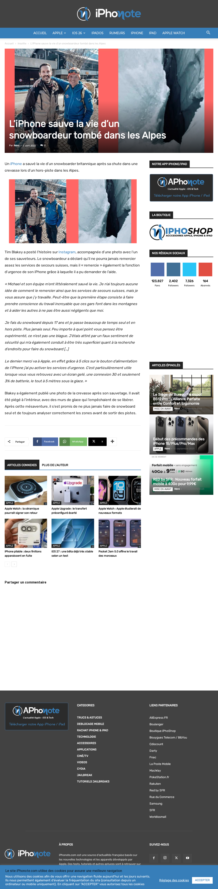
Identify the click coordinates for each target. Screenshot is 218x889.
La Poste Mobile (160, 764)
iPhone (137, 33)
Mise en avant (162, 408)
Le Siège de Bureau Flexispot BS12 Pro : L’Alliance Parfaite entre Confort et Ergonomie (177, 398)
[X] (176, 858)
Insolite (22, 43)
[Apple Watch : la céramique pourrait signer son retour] (26, 490)
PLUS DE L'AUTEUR (55, 465)
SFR (152, 810)
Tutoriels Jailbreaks (93, 781)
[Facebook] (153, 858)
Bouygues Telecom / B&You (168, 737)
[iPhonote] (109, 14)
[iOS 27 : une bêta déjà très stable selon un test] (73, 533)
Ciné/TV (82, 755)
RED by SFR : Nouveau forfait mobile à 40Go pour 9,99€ (177, 481)
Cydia (81, 768)
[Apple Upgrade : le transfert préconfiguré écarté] (73, 490)
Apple (58, 33)
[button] (208, 33)
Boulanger (156, 724)
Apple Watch (173, 33)
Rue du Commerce (161, 797)
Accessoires (86, 743)
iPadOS (97, 33)
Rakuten (155, 784)
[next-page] (14, 564)
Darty (153, 751)
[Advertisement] (181, 327)
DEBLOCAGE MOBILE (90, 723)
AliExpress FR (158, 718)
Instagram (67, 252)
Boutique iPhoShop (162, 731)
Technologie (86, 736)
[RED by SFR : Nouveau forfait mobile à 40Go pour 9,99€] (181, 475)
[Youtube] (187, 858)
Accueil (40, 33)
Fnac (152, 757)
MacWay (155, 770)
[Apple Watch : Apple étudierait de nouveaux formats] (120, 490)
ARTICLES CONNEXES (22, 465)
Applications (86, 749)
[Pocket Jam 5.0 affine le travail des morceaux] (120, 533)
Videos (82, 762)
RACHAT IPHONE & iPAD (92, 730)
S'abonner (205, 264)
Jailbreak (84, 775)
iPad (152, 33)
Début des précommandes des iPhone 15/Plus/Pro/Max (179, 441)
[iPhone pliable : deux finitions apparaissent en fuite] (26, 533)
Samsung (155, 803)
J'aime (157, 264)
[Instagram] (165, 858)
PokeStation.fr (159, 777)
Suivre (173, 264)
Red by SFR (157, 790)
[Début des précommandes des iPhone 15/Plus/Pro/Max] (181, 435)
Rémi (16, 145)
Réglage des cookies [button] (174, 880)
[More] (112, 441)
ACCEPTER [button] (202, 880)
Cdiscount (156, 744)
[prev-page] (7, 564)
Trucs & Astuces (89, 717)
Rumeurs (117, 33)
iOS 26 (77, 33)
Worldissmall (157, 817)
